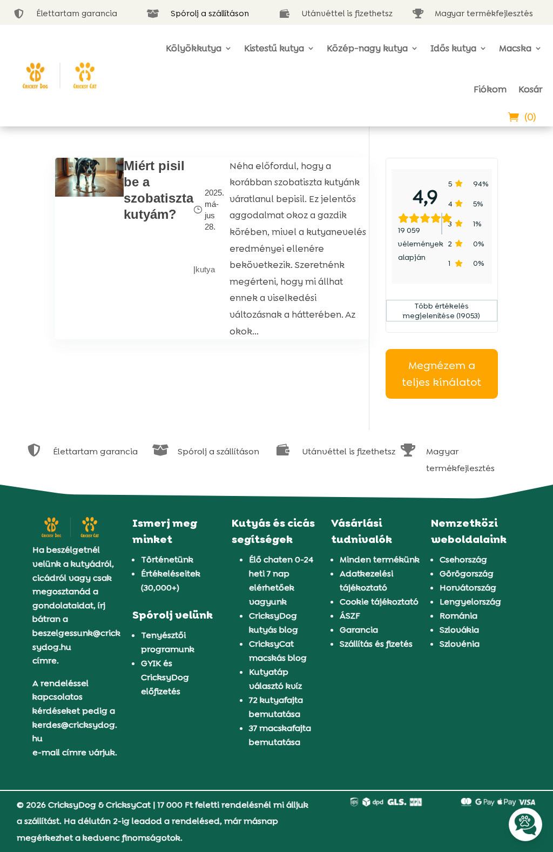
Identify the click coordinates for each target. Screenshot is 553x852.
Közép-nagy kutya (367, 48)
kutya (205, 269)
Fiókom (490, 89)
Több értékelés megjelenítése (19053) (441, 310)
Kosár (530, 89)
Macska (515, 48)
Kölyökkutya (193, 48)
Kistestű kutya (274, 48)
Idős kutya (453, 48)
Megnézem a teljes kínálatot (441, 373)
